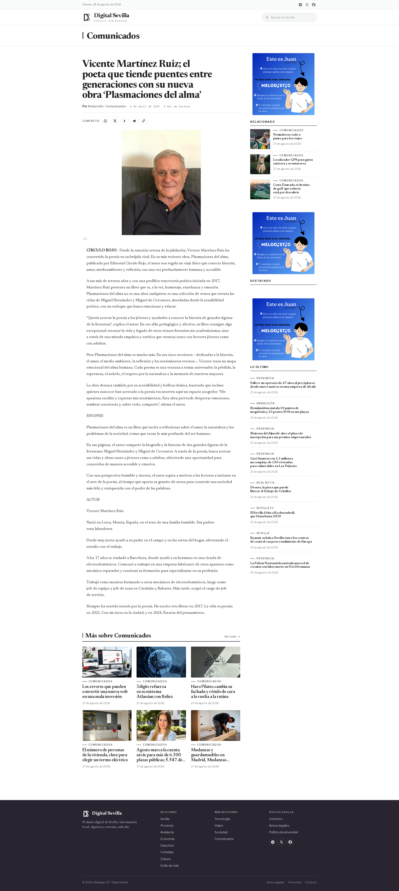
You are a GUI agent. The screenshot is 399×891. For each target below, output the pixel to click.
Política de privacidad (283, 832)
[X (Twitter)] (307, 4)
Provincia (166, 825)
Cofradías (167, 852)
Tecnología (222, 819)
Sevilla (164, 819)
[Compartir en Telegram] (134, 121)
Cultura (165, 859)
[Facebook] (313, 4)
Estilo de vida (169, 865)
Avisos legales (279, 825)
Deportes (167, 845)
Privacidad (294, 882)
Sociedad (221, 832)
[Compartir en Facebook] (124, 121)
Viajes (219, 825)
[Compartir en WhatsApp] (105, 121)
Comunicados (113, 36)
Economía (167, 839)
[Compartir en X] (115, 121)
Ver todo (230, 636)
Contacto (275, 819)
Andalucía (167, 832)
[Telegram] (300, 4)
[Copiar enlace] (144, 121)
